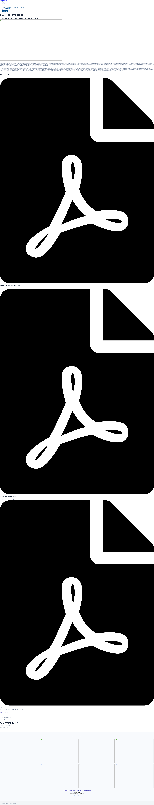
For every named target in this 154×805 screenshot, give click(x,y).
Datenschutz (87, 790)
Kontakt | (65, 790)
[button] (3, 9)
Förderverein (72, 790)
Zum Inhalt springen (3, 0)
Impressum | (80, 790)
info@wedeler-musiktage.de (5, 712)
